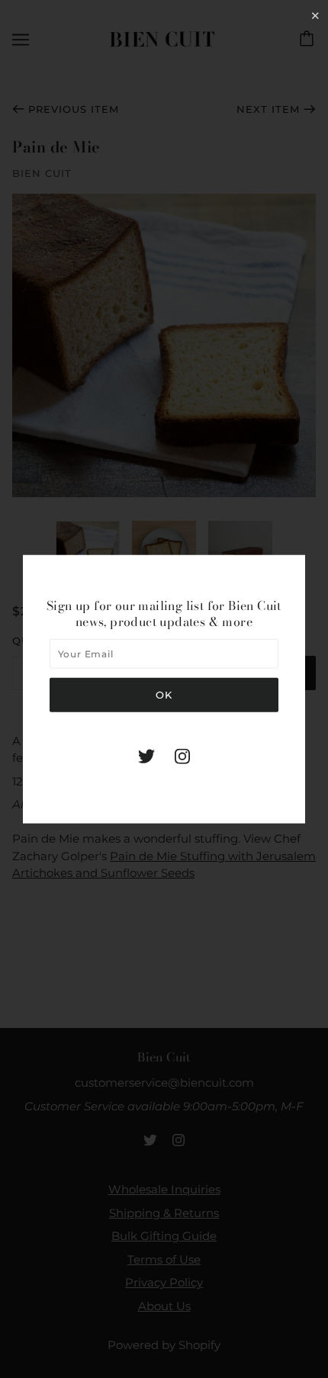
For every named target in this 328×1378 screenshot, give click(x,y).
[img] (146, 755)
